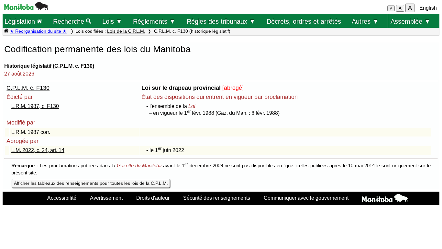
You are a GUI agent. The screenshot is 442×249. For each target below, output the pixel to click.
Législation (21, 21)
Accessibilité (61, 198)
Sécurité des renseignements (216, 198)
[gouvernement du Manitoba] (26, 8)
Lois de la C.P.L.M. (126, 31)
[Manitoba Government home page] (384, 199)
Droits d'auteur (153, 198)
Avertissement (106, 198)
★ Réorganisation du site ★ (38, 31)
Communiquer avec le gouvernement (306, 198)
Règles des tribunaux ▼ (221, 21)
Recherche (69, 21)
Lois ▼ (112, 21)
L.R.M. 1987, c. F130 (35, 106)
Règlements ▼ (154, 21)
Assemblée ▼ (411, 21)
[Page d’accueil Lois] (6, 31)
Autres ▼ (365, 21)
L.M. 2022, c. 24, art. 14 (37, 150)
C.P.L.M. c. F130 (28, 88)
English (428, 8)
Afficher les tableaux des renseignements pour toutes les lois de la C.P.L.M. (91, 183)
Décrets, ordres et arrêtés (304, 21)
